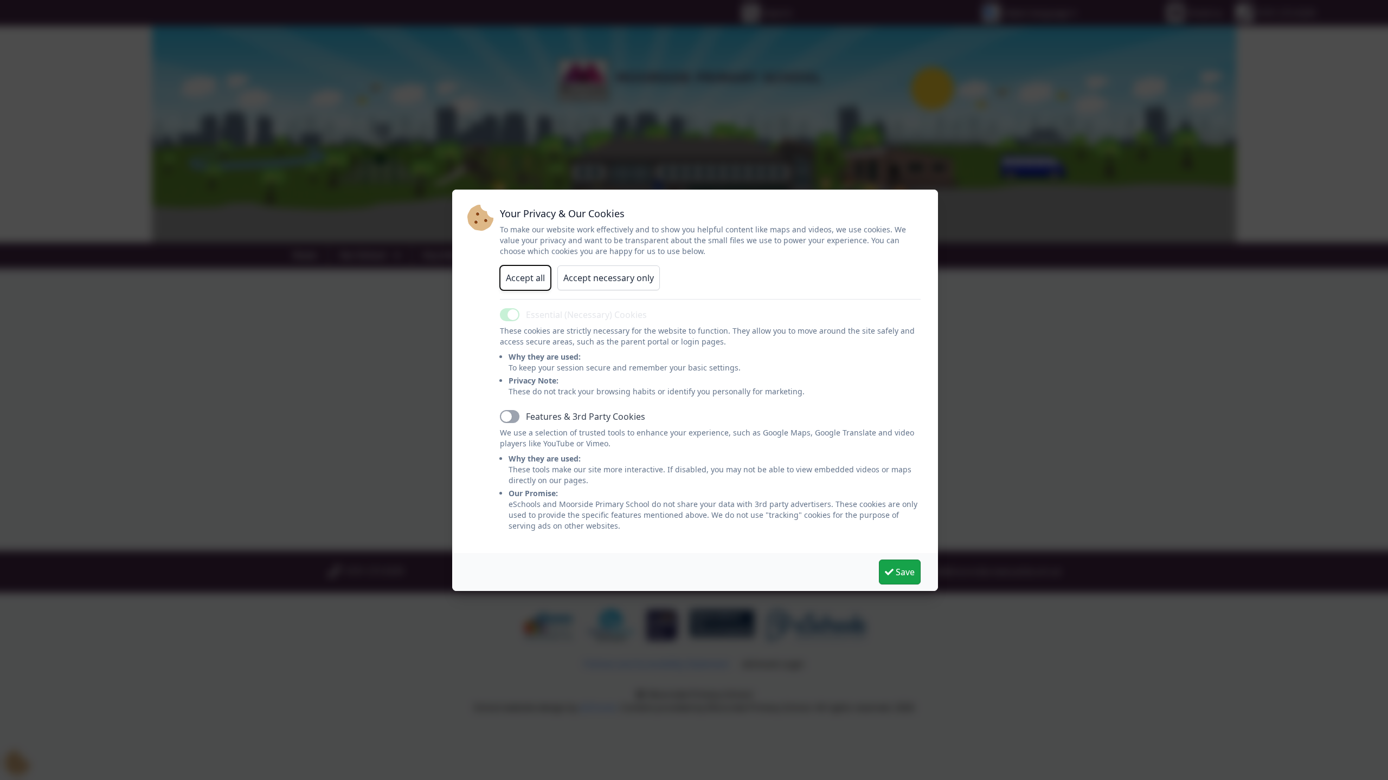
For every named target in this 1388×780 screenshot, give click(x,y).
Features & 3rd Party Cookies (585, 416)
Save (904, 572)
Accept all (525, 278)
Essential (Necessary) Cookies (586, 315)
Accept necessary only (608, 278)
